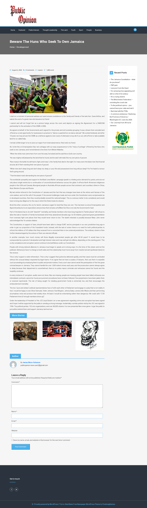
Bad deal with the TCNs (119, 111)
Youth (73, 30)
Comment (15, 382)
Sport (81, 30)
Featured (22, 30)
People (89, 30)
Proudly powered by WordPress (46, 504)
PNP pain (114, 85)
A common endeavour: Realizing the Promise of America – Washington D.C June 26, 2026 (123, 117)
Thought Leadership (50, 30)
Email (14, 421)
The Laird (64, 30)
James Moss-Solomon (31, 362)
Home (13, 30)
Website (14, 431)
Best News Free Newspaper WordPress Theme (82, 504)
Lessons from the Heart (120, 88)
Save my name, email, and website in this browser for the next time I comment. (41, 440)
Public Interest (34, 30)
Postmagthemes (109, 504)
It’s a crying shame (118, 97)
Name (14, 411)
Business (98, 30)
